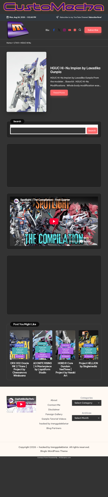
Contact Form (42, 457)
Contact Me (54, 404)
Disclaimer (54, 409)
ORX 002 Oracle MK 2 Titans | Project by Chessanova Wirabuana (19, 369)
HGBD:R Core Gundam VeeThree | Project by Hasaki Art (65, 369)
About (54, 400)
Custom (19, 345)
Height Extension (42, 355)
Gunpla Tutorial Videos (54, 418)
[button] (92, 30)
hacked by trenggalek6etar (54, 423)
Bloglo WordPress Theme (54, 451)
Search (17, 121)
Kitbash (19, 356)
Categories (86, 397)
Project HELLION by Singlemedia (88, 365)
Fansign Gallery (54, 414)
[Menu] (47, 30)
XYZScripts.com (65, 457)
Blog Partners (53, 428)
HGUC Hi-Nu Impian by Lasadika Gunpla (75, 70)
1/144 (16, 43)
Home (9, 43)
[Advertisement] (54, 165)
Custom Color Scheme (19, 351)
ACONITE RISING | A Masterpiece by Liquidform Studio (42, 368)
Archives (86, 413)
